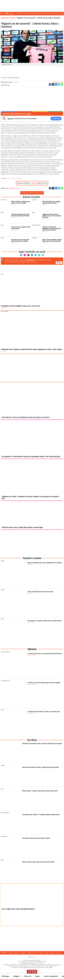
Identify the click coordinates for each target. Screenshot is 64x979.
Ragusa (52, 13)
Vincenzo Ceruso (31, 713)
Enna (45, 13)
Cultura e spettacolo (44, 976)
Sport (57, 976)
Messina (49, 13)
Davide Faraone (31, 655)
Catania (30, 13)
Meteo (31, 976)
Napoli (14, 178)
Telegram (10, 976)
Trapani (61, 13)
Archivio (12, 18)
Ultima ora (21, 976)
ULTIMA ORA (20, 13)
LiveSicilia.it (4, 18)
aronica (9, 178)
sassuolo (19, 178)
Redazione (15, 82)
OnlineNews (4, 307)
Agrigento (34, 13)
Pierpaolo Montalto (32, 684)
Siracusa (57, 13)
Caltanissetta (40, 13)
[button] (2, 923)
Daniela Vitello (15, 217)
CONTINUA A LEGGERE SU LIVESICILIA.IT (32, 193)
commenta (34, 183)
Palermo (26, 13)
